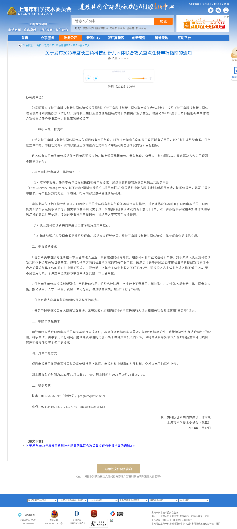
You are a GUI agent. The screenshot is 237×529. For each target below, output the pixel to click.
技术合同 (141, 28)
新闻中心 (93, 38)
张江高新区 (116, 38)
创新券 (130, 28)
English (206, 4)
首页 (24, 38)
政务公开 (70, 38)
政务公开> (50, 45)
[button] (224, 17)
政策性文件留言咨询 (118, 469)
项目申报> (79, 45)
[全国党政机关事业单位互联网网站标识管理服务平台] (94, 518)
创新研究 (138, 38)
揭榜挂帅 (88, 28)
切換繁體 (194, 4)
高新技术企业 (117, 28)
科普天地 (161, 38)
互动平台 (184, 38)
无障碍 (215, 4)
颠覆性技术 (101, 28)
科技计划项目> (64, 45)
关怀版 (225, 4)
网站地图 (30, 515)
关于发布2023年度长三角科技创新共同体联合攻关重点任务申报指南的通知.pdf (81, 445)
